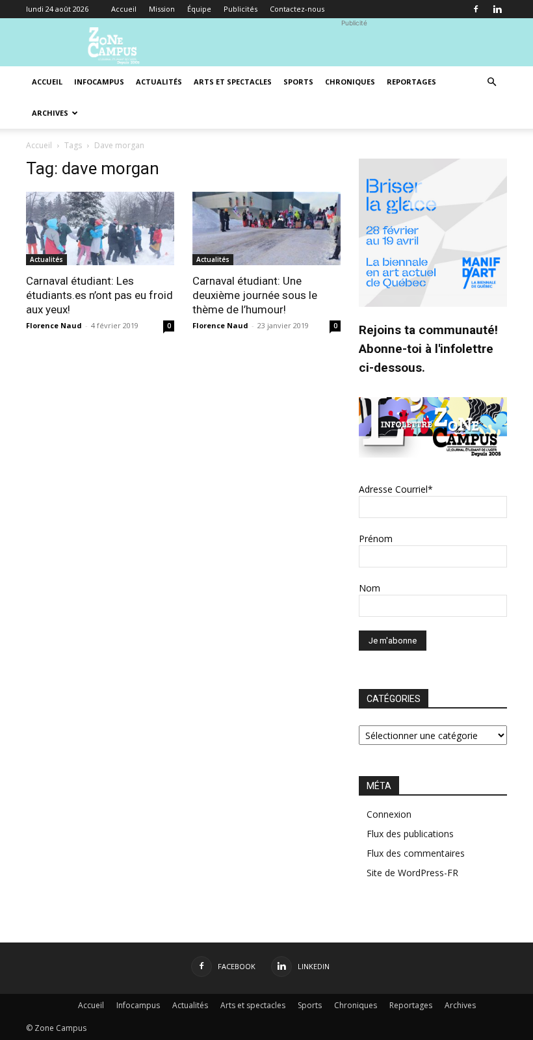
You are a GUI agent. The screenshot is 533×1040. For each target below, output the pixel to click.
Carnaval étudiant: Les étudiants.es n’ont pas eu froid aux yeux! (99, 295)
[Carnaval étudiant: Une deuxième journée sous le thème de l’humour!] (266, 228)
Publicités (240, 9)
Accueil (123, 9)
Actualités (159, 81)
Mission (162, 9)
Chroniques (350, 81)
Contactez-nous (297, 9)
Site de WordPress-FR (412, 872)
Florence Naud (54, 325)
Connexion (389, 814)
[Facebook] (476, 9)
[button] (491, 82)
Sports (298, 81)
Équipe (199, 9)
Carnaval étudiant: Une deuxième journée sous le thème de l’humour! (254, 295)
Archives (50, 113)
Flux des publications (410, 833)
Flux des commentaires (416, 853)
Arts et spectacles (233, 81)
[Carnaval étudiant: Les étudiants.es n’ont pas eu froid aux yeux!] (100, 228)
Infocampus (99, 81)
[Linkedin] (497, 9)
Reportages (411, 81)
